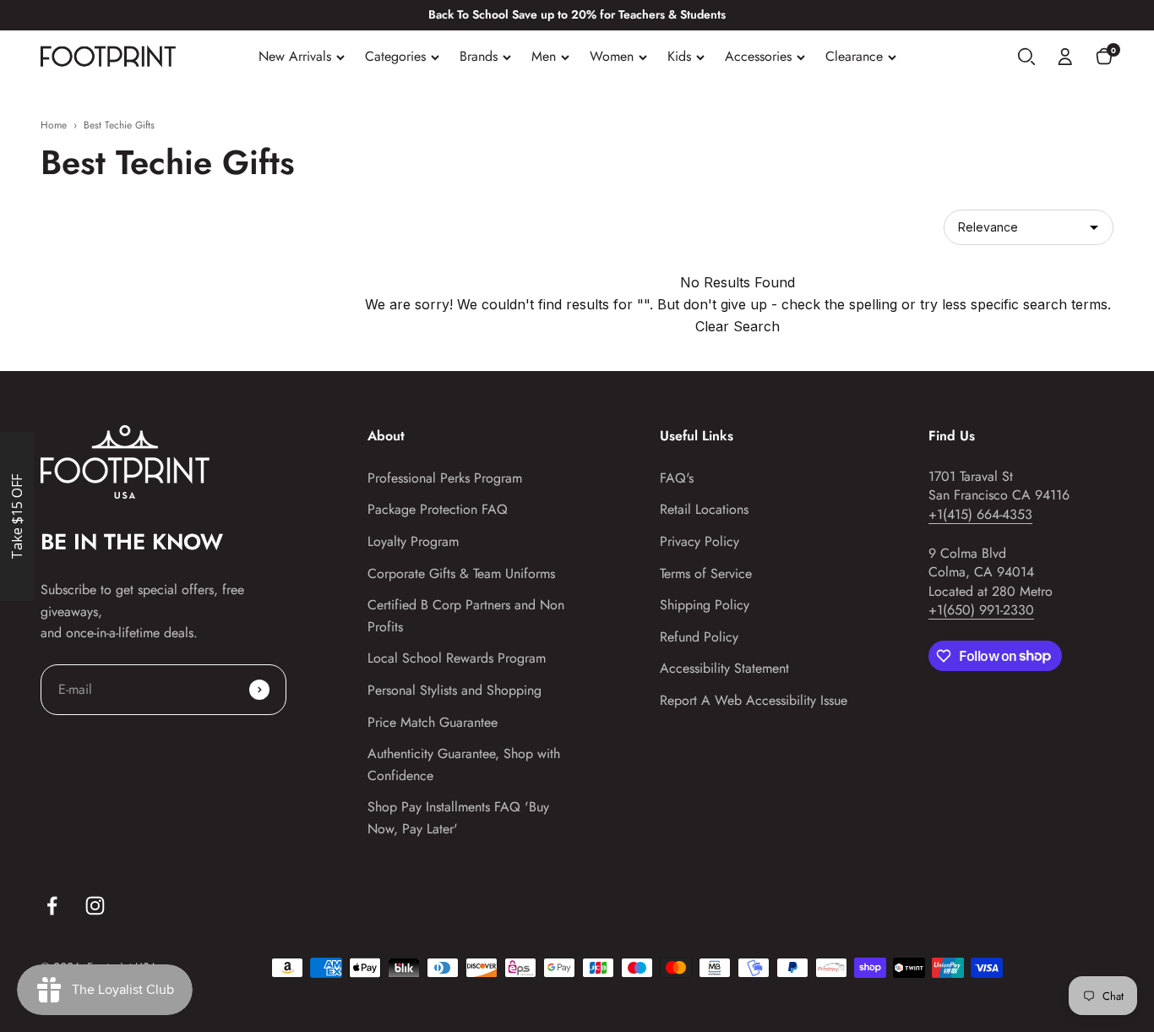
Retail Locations (704, 509)
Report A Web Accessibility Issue (753, 700)
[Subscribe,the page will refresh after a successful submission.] (259, 690)
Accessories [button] (758, 56)
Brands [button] (479, 56)
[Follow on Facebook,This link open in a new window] (52, 905)
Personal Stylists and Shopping (454, 690)
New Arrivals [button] (295, 56)
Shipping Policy (704, 604)
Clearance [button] (854, 56)
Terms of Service (706, 573)
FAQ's (677, 478)
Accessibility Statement (724, 668)
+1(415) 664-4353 (980, 514)
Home (54, 125)
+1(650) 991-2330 (981, 610)
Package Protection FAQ (437, 509)
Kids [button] (679, 56)
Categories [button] (395, 56)
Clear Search (737, 326)
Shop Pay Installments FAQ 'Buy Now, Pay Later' (458, 817)
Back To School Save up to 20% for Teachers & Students (577, 14)
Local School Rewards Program (456, 658)
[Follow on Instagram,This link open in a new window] (95, 905)
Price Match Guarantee (432, 722)
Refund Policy (699, 637)
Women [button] (612, 56)
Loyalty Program (413, 541)
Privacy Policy (699, 541)
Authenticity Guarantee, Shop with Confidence (463, 764)
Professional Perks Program (444, 478)
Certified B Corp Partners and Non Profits (465, 615)
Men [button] (543, 56)
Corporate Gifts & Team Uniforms (461, 573)
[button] (1026, 56)
